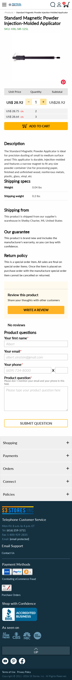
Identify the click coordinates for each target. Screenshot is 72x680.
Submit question (36, 423)
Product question (17, 377)
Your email (12, 351)
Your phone (12, 364)
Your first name (15, 338)
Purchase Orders (11, 594)
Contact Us (8, 552)
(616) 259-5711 (16, 530)
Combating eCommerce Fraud (19, 578)
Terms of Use (8, 672)
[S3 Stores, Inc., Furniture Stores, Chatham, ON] (19, 614)
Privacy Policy (24, 672)
